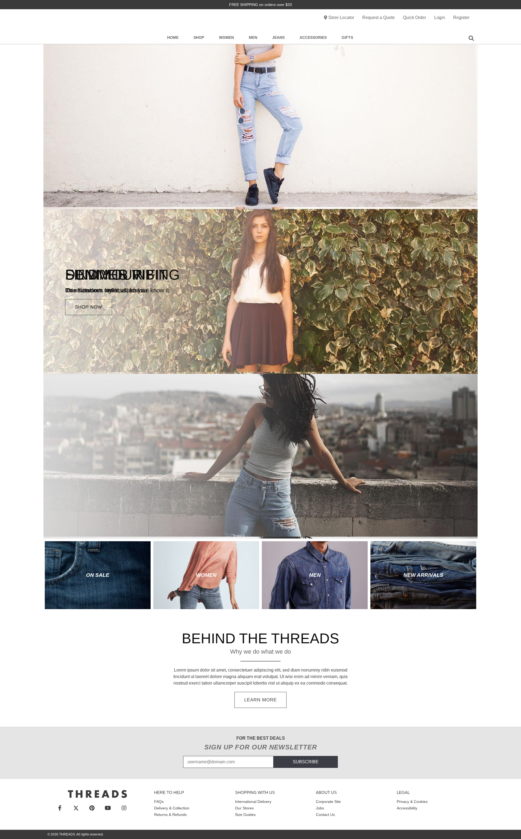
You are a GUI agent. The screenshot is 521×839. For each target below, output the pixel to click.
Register (461, 17)
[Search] (471, 37)
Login (439, 17)
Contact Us (325, 814)
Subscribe (306, 761)
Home (173, 37)
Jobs (320, 808)
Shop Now (88, 307)
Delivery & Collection (171, 808)
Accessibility (407, 808)
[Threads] (97, 794)
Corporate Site (328, 801)
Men (253, 37)
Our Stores (244, 808)
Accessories (313, 37)
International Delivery (253, 801)
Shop (198, 37)
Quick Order (414, 17)
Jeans (278, 37)
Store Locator (341, 17)
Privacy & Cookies (412, 801)
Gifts (347, 37)
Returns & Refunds (170, 814)
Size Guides (245, 814)
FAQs (159, 801)
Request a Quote (378, 17)
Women (226, 37)
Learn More (260, 699)
